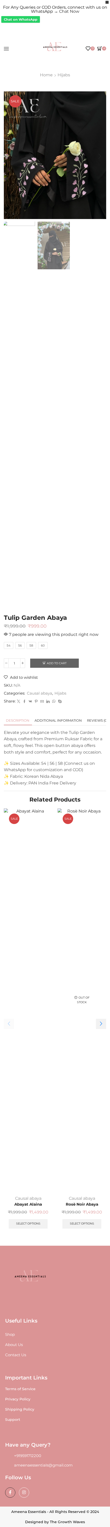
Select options (28, 1223)
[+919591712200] (7, 1456)
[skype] (59, 701)
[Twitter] (18, 701)
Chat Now (69, 11)
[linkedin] (48, 701)
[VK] (30, 701)
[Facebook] (24, 701)
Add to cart (57, 663)
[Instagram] (24, 1492)
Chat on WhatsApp (20, 19)
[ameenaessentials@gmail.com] (7, 1465)
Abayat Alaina (28, 1204)
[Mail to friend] (42, 701)
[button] (10, 156)
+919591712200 (27, 1455)
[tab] (17, 720)
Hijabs (64, 74)
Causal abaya (39, 693)
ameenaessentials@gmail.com (43, 1465)
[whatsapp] (54, 701)
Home (46, 74)
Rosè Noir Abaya (82, 1204)
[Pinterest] (36, 701)
